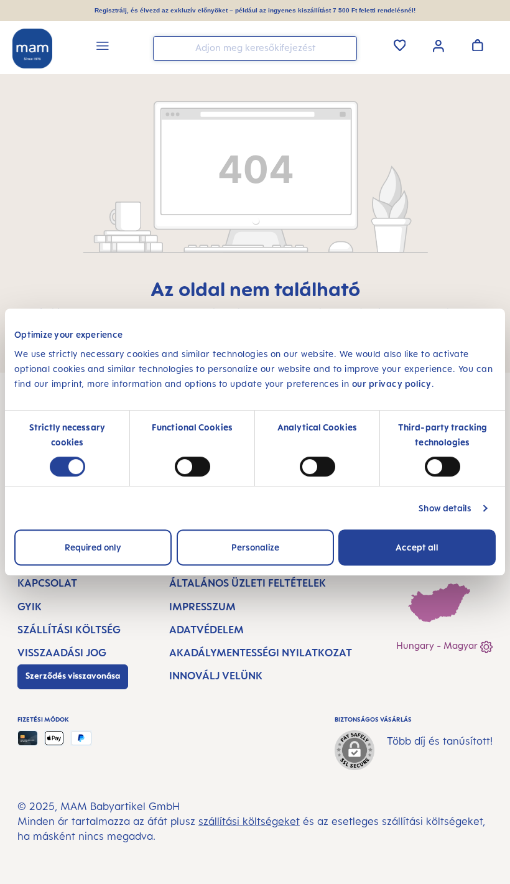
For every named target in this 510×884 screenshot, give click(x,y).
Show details (445, 508)
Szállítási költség (69, 629)
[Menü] (102, 47)
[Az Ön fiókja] (438, 45)
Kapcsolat (47, 583)
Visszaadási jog (61, 652)
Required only (93, 547)
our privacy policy (392, 383)
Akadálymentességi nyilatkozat (260, 652)
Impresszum (202, 606)
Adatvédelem (206, 629)
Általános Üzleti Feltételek (247, 583)
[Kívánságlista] (400, 45)
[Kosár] (477, 45)
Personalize (255, 547)
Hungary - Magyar (438, 645)
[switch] (192, 467)
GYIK (29, 606)
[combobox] (255, 48)
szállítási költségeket (249, 821)
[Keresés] (344, 47)
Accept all (417, 547)
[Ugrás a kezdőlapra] (32, 48)
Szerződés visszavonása (73, 676)
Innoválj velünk (215, 675)
